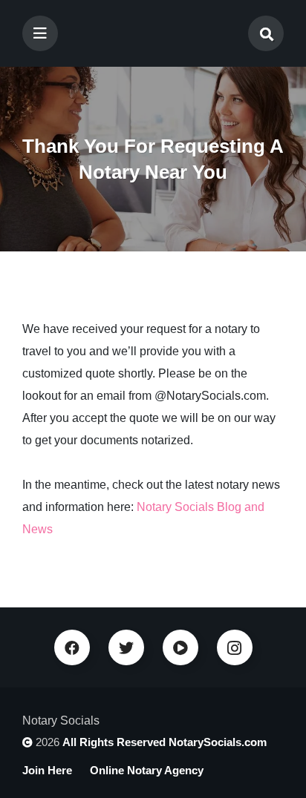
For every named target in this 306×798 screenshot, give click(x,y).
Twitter (126, 647)
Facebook (72, 647)
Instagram (235, 647)
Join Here (47, 770)
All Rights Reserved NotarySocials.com (164, 742)
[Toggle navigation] (40, 33)
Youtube (180, 647)
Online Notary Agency (147, 770)
